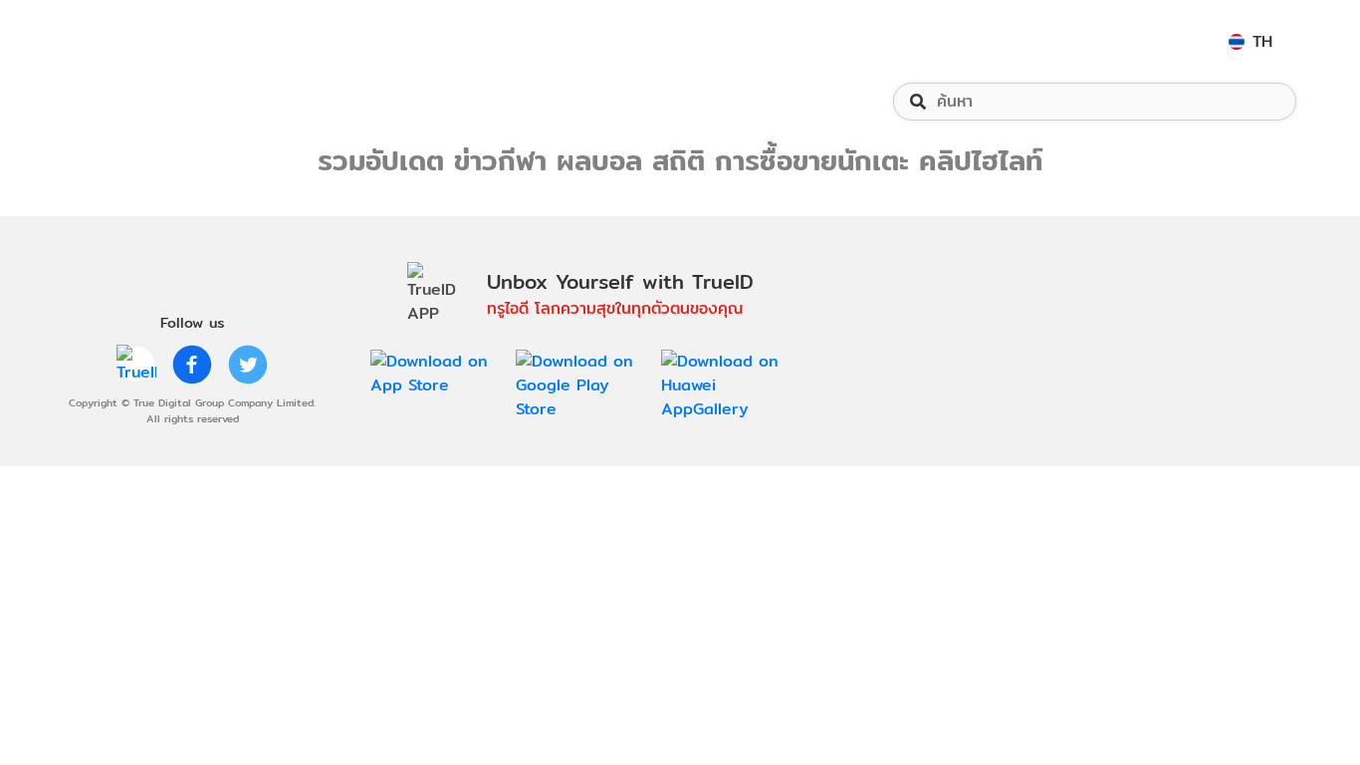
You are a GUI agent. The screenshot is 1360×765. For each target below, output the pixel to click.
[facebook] (192, 364)
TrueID (123, 41)
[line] (136, 364)
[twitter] (248, 364)
